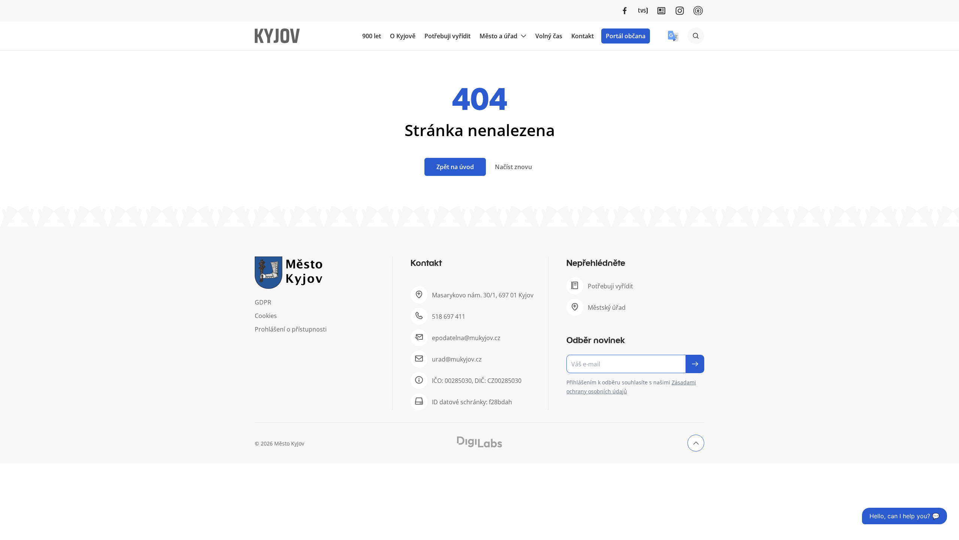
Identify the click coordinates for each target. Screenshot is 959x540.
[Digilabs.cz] (479, 441)
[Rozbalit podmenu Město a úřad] (523, 36)
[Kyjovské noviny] (661, 10)
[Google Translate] (673, 36)
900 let (371, 36)
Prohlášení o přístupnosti (291, 329)
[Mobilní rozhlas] (698, 10)
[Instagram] (680, 10)
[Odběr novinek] (635, 364)
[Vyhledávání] (695, 35)
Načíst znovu (513, 167)
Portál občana (625, 36)
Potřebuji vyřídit (447, 36)
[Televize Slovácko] (643, 10)
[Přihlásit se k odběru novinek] (695, 364)
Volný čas (548, 36)
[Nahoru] (695, 443)
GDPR (263, 302)
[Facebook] (624, 10)
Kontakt (582, 36)
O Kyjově (402, 36)
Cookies (266, 316)
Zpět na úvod (455, 167)
